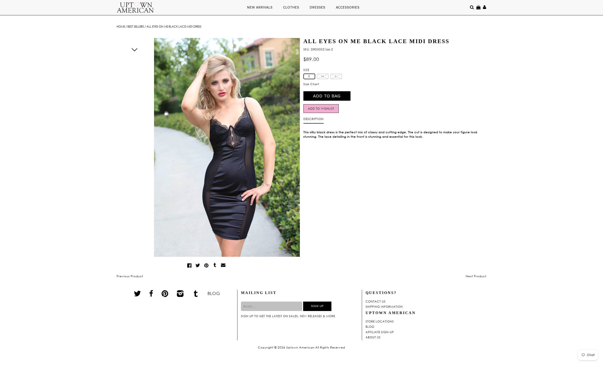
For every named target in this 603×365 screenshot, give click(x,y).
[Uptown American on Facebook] (151, 293)
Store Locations (380, 321)
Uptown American (300, 347)
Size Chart (311, 84)
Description (313, 119)
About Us (373, 337)
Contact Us (376, 301)
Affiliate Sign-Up (380, 332)
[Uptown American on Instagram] (180, 293)
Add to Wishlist (321, 108)
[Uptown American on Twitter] (137, 293)
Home (121, 26)
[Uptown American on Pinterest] (165, 293)
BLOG (214, 293)
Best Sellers (135, 26)
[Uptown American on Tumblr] (196, 293)
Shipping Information (384, 306)
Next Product (476, 276)
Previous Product (130, 276)
